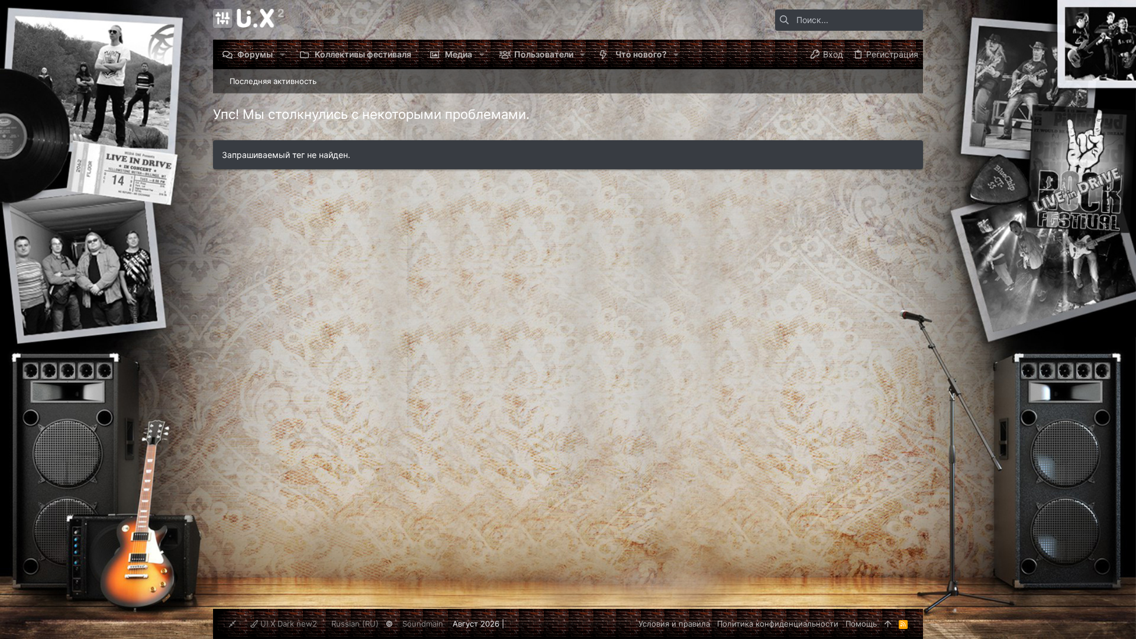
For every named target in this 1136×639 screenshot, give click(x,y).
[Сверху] (887, 623)
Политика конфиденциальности (777, 623)
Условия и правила (674, 623)
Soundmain (422, 623)
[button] (282, 54)
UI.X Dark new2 (287, 623)
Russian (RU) (355, 623)
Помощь (861, 623)
